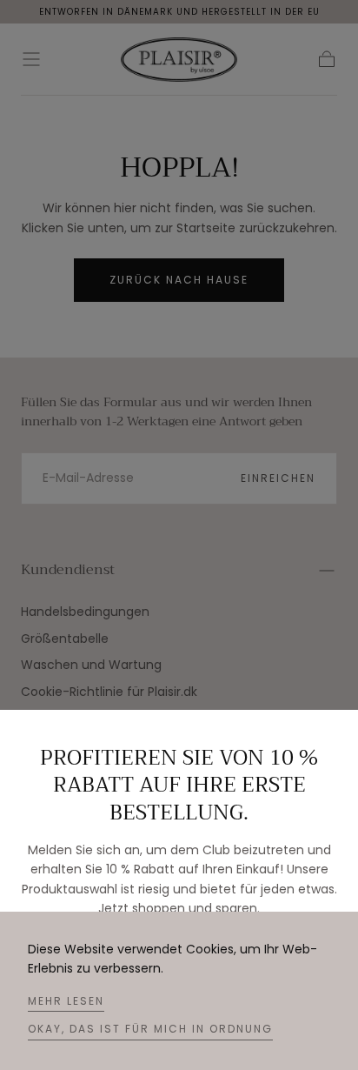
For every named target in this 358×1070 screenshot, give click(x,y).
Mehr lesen (66, 1000)
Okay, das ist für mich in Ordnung (150, 1028)
